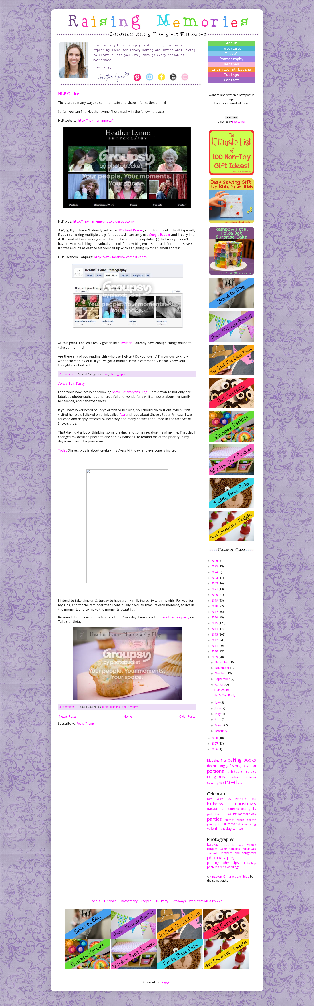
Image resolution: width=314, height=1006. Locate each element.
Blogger (165, 982)
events (223, 849)
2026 (215, 561)
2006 (215, 749)
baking (235, 760)
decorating (216, 765)
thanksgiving (247, 824)
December (222, 662)
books (249, 760)
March (219, 725)
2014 (215, 629)
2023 (215, 578)
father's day (237, 809)
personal (115, 706)
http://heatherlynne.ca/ (95, 120)
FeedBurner (238, 121)
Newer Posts (67, 716)
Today (63, 450)
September (223, 679)
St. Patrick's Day (242, 799)
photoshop (249, 863)
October (221, 673)
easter (212, 808)
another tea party (176, 617)
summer (230, 824)
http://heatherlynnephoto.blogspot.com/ (103, 221)
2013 (215, 634)
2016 (215, 617)
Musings (231, 75)
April (218, 719)
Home (128, 716)
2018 (215, 606)
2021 (215, 589)
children (251, 845)
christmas (245, 803)
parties (214, 819)
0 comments (67, 374)
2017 (215, 612)
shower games (235, 819)
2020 (215, 595)
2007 (215, 744)
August (220, 685)
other (105, 706)
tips (221, 783)
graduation (213, 814)
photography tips (223, 862)
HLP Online (68, 93)
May (218, 714)
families (234, 849)
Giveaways (179, 901)
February (221, 731)
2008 (215, 738)
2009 (215, 657)
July (217, 702)
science (251, 777)
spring (217, 824)
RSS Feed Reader (131, 230)
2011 (215, 646)
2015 (215, 623)
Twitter (126, 343)
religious (216, 776)
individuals (249, 849)
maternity (213, 853)
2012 (215, 640)
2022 (215, 583)
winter (238, 828)
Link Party (161, 901)
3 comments (67, 706)
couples (212, 849)
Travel (231, 53)
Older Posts (187, 716)
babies (212, 844)
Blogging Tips (217, 761)
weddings (233, 867)
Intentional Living (231, 69)
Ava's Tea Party (71, 383)
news (105, 374)
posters (212, 867)
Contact (231, 80)
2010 (215, 651)
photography (118, 374)
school (236, 777)
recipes (250, 771)
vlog (240, 783)
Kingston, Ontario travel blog (229, 877)
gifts (230, 765)
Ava (123, 414)
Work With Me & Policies (205, 901)
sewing (212, 782)
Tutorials (231, 48)
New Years (215, 799)
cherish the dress (232, 845)
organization (245, 765)
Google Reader (159, 234)
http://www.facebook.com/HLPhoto (120, 257)
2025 (215, 566)
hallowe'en (228, 813)
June (218, 708)
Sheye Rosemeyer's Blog (130, 392)
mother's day (247, 814)
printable (235, 771)
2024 (215, 572)
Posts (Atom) (85, 724)
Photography (231, 59)
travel (231, 782)
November (222, 668)
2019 (215, 600)
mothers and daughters (238, 853)
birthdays (215, 803)
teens (222, 867)
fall (223, 808)
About (231, 43)
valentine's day (219, 828)
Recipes (231, 64)
